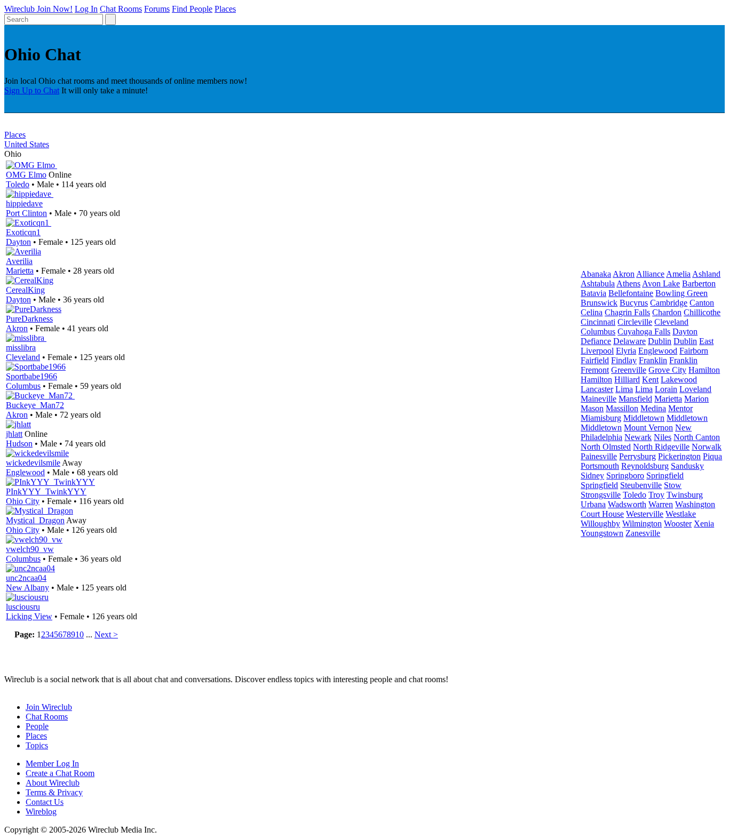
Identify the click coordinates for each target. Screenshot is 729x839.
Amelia (678, 273)
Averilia (19, 261)
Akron (17, 328)
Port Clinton (26, 213)
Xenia (704, 523)
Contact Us (45, 801)
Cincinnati (598, 321)
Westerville (644, 513)
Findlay (624, 360)
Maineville (598, 398)
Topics (37, 745)
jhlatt (14, 433)
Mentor (680, 408)
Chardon (667, 312)
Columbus (23, 385)
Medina (653, 408)
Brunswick (599, 302)
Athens (628, 283)
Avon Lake (661, 283)
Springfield (665, 475)
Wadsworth (627, 504)
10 (79, 634)
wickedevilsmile (33, 462)
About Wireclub (53, 782)
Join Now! (55, 8)
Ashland (706, 273)
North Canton (696, 437)
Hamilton (704, 369)
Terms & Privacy (54, 792)
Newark (638, 437)
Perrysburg (637, 456)
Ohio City (22, 501)
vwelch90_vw (30, 549)
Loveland (695, 389)
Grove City (667, 369)
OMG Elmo (26, 174)
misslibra (21, 347)
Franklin (653, 360)
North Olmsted (606, 446)
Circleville (634, 321)
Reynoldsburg (645, 465)
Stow (673, 485)
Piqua (712, 456)
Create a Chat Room (60, 773)
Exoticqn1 (23, 232)
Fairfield (595, 360)
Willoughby (600, 523)
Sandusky (687, 465)
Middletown (643, 417)
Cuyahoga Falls (643, 331)
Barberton (699, 283)
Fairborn (693, 350)
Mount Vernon (648, 427)
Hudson (19, 443)
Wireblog (41, 811)
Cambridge (668, 302)
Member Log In (52, 763)
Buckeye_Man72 (35, 405)
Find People (192, 8)
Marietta (20, 270)
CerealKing (25, 289)
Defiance (596, 341)
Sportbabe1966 (31, 376)
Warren (660, 504)
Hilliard (627, 379)
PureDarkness (29, 318)
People (37, 726)
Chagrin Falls (627, 312)
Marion (696, 398)
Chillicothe (702, 312)
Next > (106, 634)
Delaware (629, 341)
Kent (650, 379)
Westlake (680, 513)
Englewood (25, 472)
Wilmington (642, 523)
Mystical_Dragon (35, 520)
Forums (157, 8)
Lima (624, 389)
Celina (592, 312)
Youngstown (602, 533)
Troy (656, 494)
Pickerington (679, 456)
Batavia (593, 293)
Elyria (626, 350)
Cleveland (23, 357)
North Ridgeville (661, 446)
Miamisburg (601, 417)
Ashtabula (598, 283)
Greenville (628, 369)
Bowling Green (681, 293)
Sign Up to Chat (31, 90)
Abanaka (596, 273)
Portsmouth (600, 465)
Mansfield (635, 398)
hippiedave (24, 203)
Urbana (593, 504)
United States (26, 144)
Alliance (650, 273)
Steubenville (641, 485)
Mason (592, 408)
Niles (662, 437)
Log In (86, 8)
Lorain (666, 389)
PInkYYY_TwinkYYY (46, 491)
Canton (702, 302)
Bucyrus (634, 302)
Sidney (592, 475)
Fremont (595, 369)
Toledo (17, 184)
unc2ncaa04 (26, 577)
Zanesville (642, 533)
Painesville (599, 456)
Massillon (622, 408)
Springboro (625, 475)
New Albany (27, 587)
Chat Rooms (121, 8)
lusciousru (23, 606)
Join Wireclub (49, 707)
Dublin (659, 341)
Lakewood (679, 379)
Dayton (18, 241)
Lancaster (597, 389)
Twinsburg (685, 494)
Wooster (678, 523)
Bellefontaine (630, 293)
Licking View (29, 616)
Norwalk (707, 446)
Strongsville (601, 494)
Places (225, 8)
